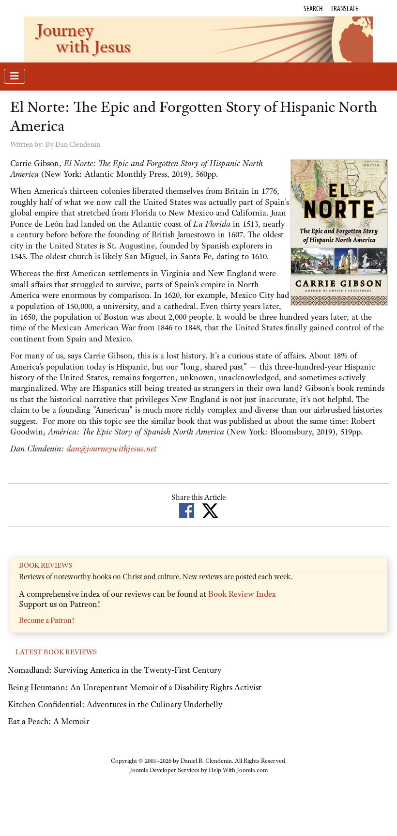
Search (313, 8)
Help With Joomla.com (238, 770)
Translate (344, 8)
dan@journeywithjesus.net (111, 448)
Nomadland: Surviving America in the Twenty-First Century (114, 670)
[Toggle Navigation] (14, 76)
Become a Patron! (46, 620)
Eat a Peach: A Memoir (48, 721)
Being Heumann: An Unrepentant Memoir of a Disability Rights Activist (134, 687)
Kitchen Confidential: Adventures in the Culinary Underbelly (115, 704)
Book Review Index (242, 593)
